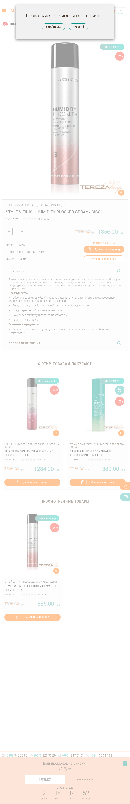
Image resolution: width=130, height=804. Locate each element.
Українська (53, 27)
